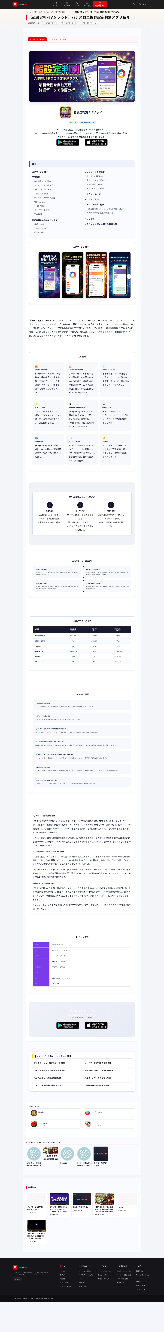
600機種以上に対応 (42, 181)
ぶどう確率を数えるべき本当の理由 (49, 1070)
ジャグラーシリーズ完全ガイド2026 (49, 1063)
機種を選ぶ (39, 224)
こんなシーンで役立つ (94, 171)
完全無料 (38, 214)
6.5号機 (81, 1282)
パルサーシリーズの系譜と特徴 (97, 1077)
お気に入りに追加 (38, 39)
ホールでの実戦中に (95, 176)
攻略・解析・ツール (41, 12)
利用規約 (139, 1281)
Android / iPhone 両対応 (44, 197)
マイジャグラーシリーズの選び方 (98, 1070)
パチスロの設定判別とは (95, 204)
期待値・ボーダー (104, 1279)
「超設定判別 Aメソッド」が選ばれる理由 (105, 208)
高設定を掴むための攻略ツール (100, 213)
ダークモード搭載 (42, 210)
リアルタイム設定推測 (43, 185)
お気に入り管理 (41, 193)
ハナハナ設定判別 (123, 1279)
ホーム (28, 12)
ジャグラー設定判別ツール (88, 23)
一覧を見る (62, 39)
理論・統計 (83, 1286)
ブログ (62, 1275)
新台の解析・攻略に (95, 184)
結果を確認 (39, 232)
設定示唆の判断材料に (96, 188)
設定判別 (63, 1279)
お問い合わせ (140, 1285)
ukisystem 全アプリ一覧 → (82, 1133)
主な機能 (36, 176)
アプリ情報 (89, 218)
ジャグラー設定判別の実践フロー (98, 1063)
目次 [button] (34, 163)
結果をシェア (40, 201)
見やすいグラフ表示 (43, 189)
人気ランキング (65, 1286)
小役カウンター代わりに (97, 180)
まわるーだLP (102, 1275)
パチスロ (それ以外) (86, 1275)
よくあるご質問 (91, 199)
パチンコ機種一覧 (104, 1271)
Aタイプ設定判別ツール (68, 23)
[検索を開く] (133, 4)
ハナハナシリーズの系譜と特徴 (47, 1077)
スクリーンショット (41, 171)
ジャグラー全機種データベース (97, 1085)
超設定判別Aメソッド (124, 1271)
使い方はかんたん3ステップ (45, 219)
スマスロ (82, 1279)
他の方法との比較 (92, 194)
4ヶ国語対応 (39, 205)
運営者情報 (139, 1271)
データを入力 (40, 228)
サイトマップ (140, 1289)
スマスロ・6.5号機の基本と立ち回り (49, 1085)
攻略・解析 (64, 1282)
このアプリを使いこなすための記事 (100, 223)
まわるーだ (121, 1282)
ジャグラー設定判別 (124, 1275)
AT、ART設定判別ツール (60, 12)
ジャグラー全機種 (85, 1271)
